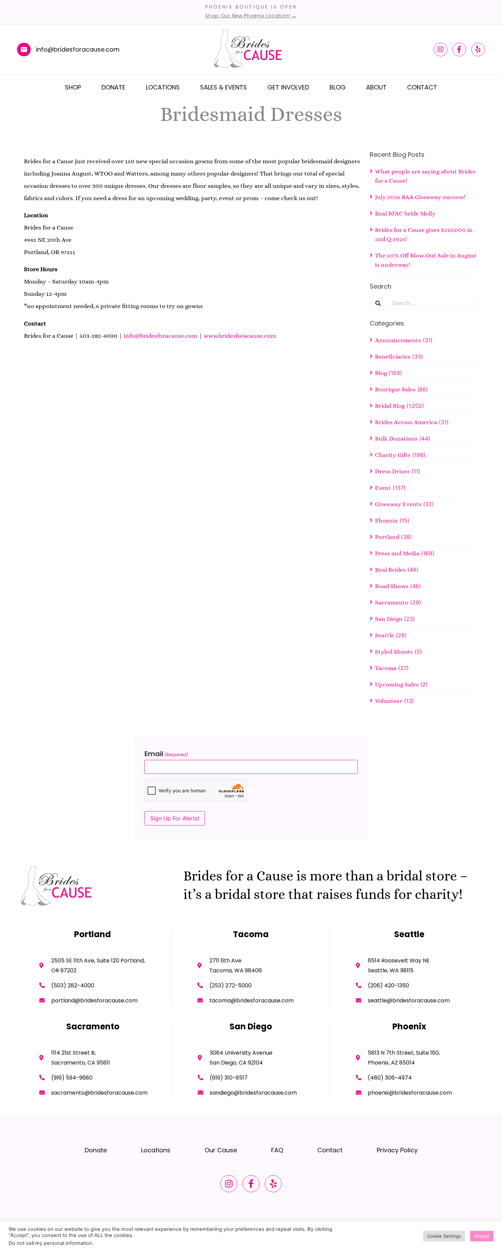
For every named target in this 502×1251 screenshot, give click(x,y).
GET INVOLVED (288, 87)
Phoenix (386, 520)
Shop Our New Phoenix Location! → (250, 15)
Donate (113, 87)
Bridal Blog (390, 405)
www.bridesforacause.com (240, 335)
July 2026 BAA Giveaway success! (420, 197)
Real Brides (390, 569)
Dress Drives (392, 471)
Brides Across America (406, 422)
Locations (163, 87)
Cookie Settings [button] (444, 1236)
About (376, 87)
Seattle (384, 635)
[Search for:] (432, 303)
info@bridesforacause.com (160, 335)
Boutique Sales (395, 389)
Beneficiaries (392, 356)
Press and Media (397, 553)
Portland (387, 536)
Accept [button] (481, 1236)
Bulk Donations (396, 438)
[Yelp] (478, 49)
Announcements (398, 340)
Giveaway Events (398, 504)
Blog (338, 87)
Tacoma (385, 668)
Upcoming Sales (397, 684)
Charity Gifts (392, 454)
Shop (73, 87)
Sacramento (391, 602)
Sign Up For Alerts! (174, 818)
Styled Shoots (394, 651)
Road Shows (391, 586)
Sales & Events (223, 87)
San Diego (388, 618)
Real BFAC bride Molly (405, 213)
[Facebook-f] (459, 49)
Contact (422, 87)
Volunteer (388, 700)
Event (383, 487)
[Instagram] (440, 49)
